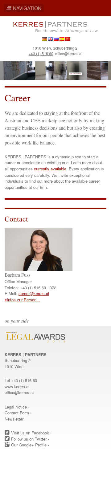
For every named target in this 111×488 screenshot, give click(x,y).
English (50, 39)
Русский (56, 39)
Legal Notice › (17, 407)
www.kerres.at (17, 386)
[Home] (55, 26)
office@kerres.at (68, 53)
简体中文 (67, 39)
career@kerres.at (33, 293)
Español (62, 39)
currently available (50, 169)
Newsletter (14, 419)
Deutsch (44, 39)
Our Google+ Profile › (30, 445)
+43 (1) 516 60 (41, 53)
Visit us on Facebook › (31, 433)
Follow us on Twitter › (30, 439)
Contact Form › (18, 413)
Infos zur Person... (23, 300)
